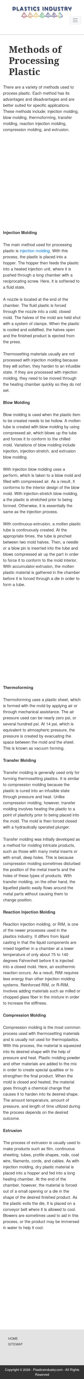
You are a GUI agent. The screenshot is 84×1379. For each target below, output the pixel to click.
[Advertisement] (42, 180)
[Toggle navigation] (75, 20)
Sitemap (15, 1344)
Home (13, 1338)
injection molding (35, 250)
